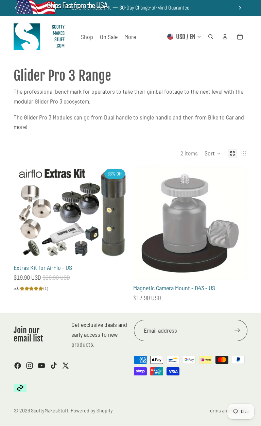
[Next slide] (239, 7)
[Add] (117, 249)
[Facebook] (18, 366)
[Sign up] (237, 330)
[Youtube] (41, 366)
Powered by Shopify (92, 410)
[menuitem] (130, 37)
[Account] (225, 36)
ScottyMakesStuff (49, 410)
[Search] (210, 36)
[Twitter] (66, 366)
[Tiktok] (54, 366)
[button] (213, 153)
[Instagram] (29, 366)
